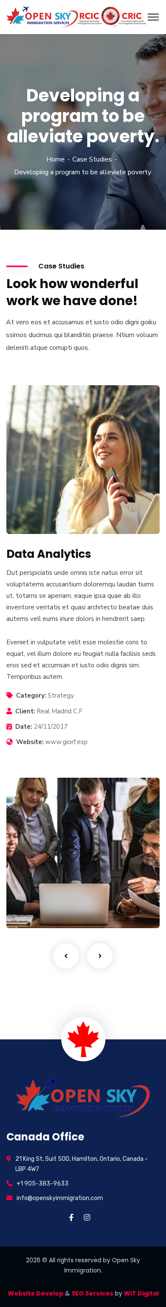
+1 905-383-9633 (43, 1183)
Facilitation (37, 910)
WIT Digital (141, 1293)
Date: (23, 726)
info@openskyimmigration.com (60, 1198)
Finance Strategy (54, 897)
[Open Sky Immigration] (76, 16)
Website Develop (35, 1293)
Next (100, 956)
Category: (31, 695)
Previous (66, 956)
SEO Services (92, 1293)
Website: (29, 742)
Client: (25, 711)
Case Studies (92, 159)
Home (55, 159)
